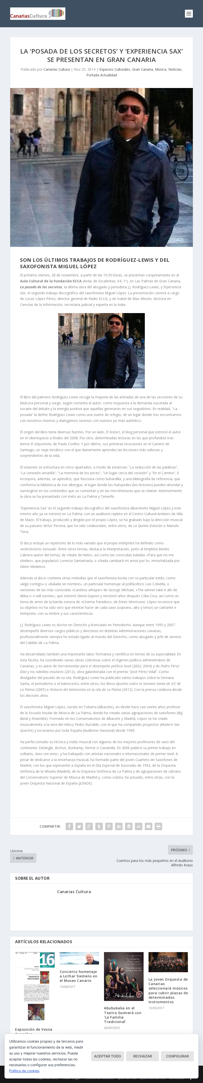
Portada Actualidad (101, 75)
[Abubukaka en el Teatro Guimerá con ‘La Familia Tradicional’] (124, 976)
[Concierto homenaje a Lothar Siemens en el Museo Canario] (79, 958)
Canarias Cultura (57, 69)
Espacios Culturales (114, 69)
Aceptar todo (107, 1056)
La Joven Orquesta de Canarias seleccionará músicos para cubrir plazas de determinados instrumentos (168, 990)
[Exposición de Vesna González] (35, 987)
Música (160, 69)
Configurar (177, 1056)
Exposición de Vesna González (33, 1031)
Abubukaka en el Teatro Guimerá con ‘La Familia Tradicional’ (122, 1015)
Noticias (174, 69)
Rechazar (142, 1056)
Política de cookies (24, 1071)
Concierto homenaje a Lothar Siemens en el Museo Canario (79, 976)
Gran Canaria (142, 69)
